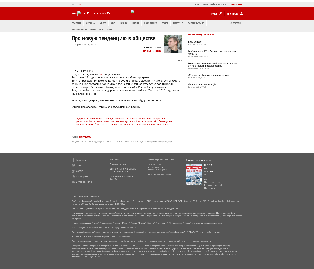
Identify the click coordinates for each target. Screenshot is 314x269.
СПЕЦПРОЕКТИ (236, 4)
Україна (90, 23)
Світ (113, 23)
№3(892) (208, 165)
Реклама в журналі (213, 185)
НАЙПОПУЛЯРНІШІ (218, 4)
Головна (76, 23)
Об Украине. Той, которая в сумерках (208, 75)
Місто (103, 23)
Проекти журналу (212, 182)
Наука (135, 23)
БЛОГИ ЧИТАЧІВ (196, 23)
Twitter (79, 165)
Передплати (209, 188)
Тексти (93, 29)
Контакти (114, 159)
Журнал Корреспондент (198, 160)
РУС (73, 4)
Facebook (81, 160)
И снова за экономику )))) (202, 84)
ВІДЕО (197, 4)
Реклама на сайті (118, 164)
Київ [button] (74, 13)
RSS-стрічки (82, 176)
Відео (109, 29)
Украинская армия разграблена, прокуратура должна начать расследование (212, 64)
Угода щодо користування (160, 174)
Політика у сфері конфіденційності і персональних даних (157, 167)
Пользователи (85, 137)
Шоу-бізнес (150, 23)
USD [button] (94, 13)
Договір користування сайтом (161, 160)
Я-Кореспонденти (79, 29)
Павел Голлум (152, 51)
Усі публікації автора (199, 34)
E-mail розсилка (84, 182)
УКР (79, 4)
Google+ (80, 171)
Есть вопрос (195, 41)
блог (102, 74)
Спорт (165, 23)
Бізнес (123, 23)
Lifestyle (178, 23)
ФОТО (205, 4)
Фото (101, 29)
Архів (206, 179)
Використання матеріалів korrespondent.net (123, 170)
